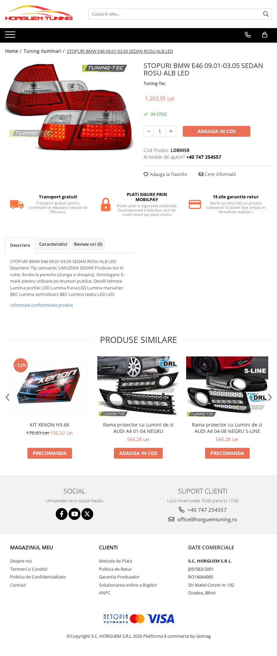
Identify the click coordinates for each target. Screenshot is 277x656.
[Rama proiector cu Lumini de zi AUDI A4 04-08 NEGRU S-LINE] (227, 387)
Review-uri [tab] (88, 244)
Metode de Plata (115, 561)
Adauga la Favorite (167, 174)
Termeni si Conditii (28, 569)
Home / (14, 51)
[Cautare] (266, 14)
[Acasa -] (39, 14)
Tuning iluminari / (45, 51)
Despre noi (21, 561)
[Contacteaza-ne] (247, 35)
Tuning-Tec (155, 83)
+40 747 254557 (206, 509)
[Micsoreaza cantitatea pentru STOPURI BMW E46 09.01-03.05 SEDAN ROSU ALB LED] (149, 131)
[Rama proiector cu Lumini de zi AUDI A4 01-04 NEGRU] (138, 387)
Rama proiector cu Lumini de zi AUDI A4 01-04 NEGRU (138, 427)
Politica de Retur (115, 569)
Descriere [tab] (20, 245)
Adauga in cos (217, 131)
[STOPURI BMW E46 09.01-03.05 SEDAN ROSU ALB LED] (69, 108)
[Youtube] (74, 514)
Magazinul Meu (31, 547)
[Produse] (11, 36)
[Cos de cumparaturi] (264, 35)
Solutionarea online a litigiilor (128, 585)
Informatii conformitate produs (41, 305)
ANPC (104, 593)
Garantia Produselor (119, 577)
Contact (18, 585)
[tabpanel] (69, 108)
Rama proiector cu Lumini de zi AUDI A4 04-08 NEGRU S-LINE (227, 427)
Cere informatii (219, 174)
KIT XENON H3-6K (50, 424)
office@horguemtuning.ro (206, 519)
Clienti (108, 547)
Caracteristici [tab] (53, 244)
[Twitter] (87, 514)
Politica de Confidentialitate (38, 577)
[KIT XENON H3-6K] (49, 387)
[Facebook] (62, 514)
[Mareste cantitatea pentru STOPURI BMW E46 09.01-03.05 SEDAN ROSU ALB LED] (171, 131)
